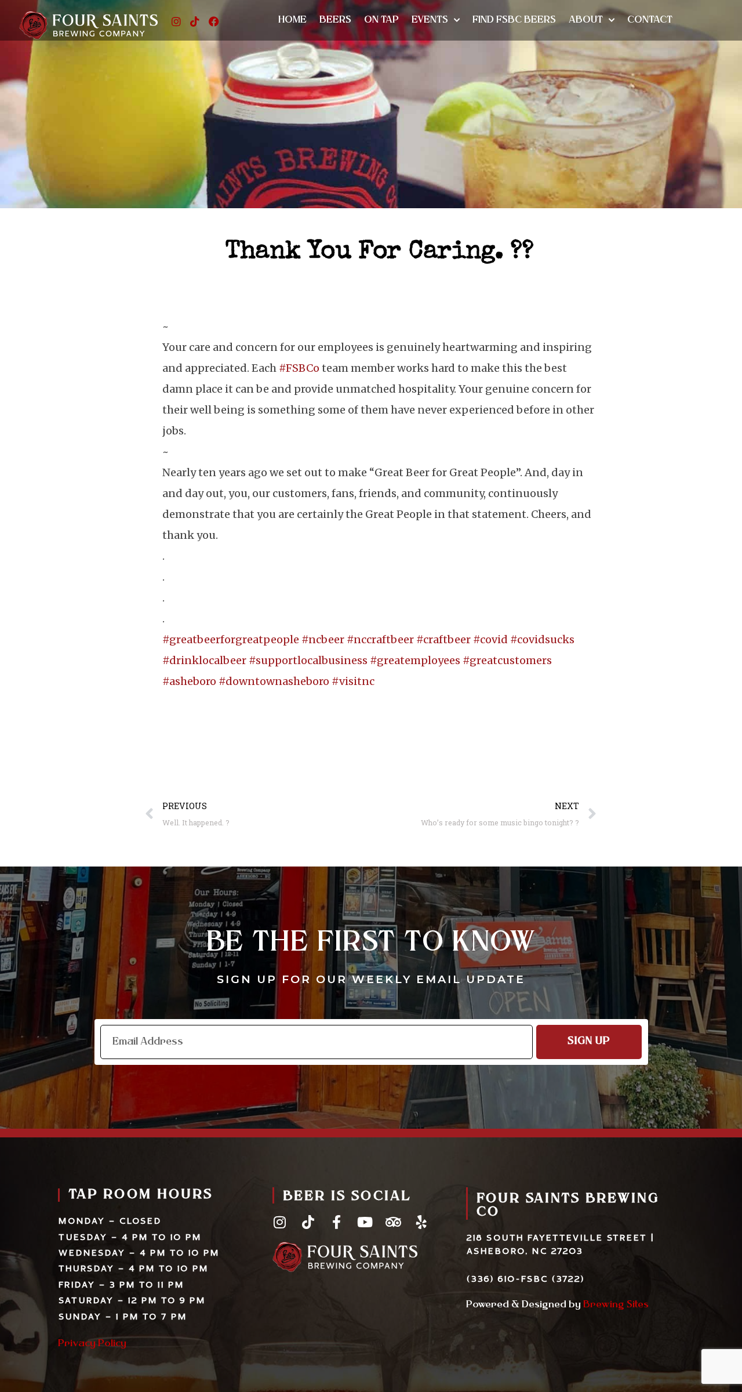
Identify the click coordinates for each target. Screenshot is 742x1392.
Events (430, 20)
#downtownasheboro (274, 681)
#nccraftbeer (380, 639)
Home (292, 20)
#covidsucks (542, 639)
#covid (490, 639)
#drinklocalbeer (204, 660)
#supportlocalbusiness (308, 660)
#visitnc (353, 681)
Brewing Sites (616, 1305)
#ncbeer (322, 639)
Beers (335, 20)
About (586, 20)
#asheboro (189, 681)
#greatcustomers (507, 660)
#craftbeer (443, 639)
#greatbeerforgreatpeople (230, 639)
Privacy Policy (92, 1343)
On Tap (381, 20)
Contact (649, 20)
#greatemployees (415, 660)
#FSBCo (299, 368)
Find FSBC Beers (514, 20)
